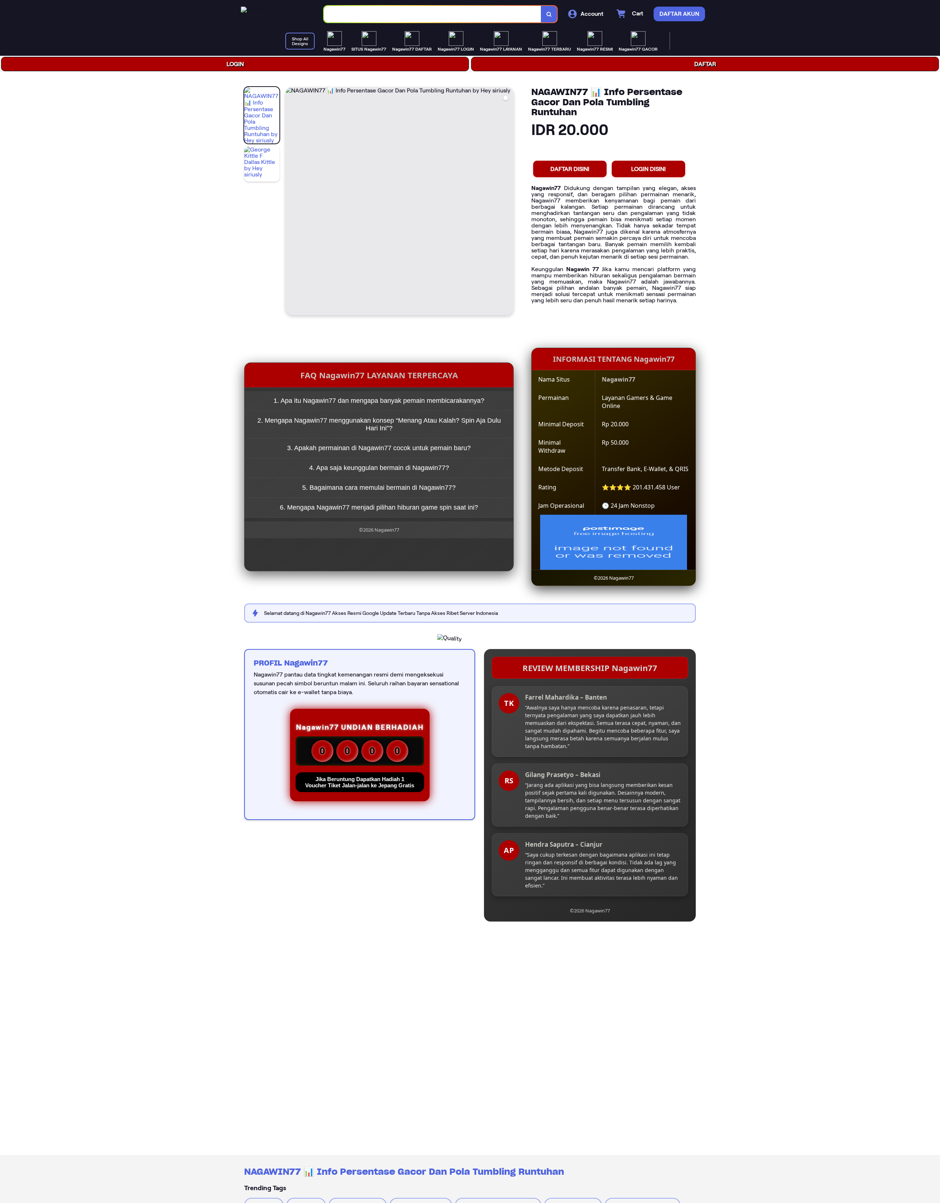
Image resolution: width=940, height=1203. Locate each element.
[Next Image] (508, 202)
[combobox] (432, 14)
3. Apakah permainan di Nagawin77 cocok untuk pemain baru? (379, 448)
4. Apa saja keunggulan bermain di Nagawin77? (379, 467)
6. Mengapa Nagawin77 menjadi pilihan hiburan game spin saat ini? (379, 507)
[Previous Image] (291, 202)
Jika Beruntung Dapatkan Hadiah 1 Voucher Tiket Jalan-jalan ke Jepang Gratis (359, 782)
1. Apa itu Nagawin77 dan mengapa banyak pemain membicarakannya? (379, 400)
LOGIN (235, 64)
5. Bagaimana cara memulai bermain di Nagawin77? (379, 487)
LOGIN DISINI (648, 169)
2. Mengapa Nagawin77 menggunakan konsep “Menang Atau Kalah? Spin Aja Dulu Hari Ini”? (379, 424)
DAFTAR (705, 64)
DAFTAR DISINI (569, 169)
